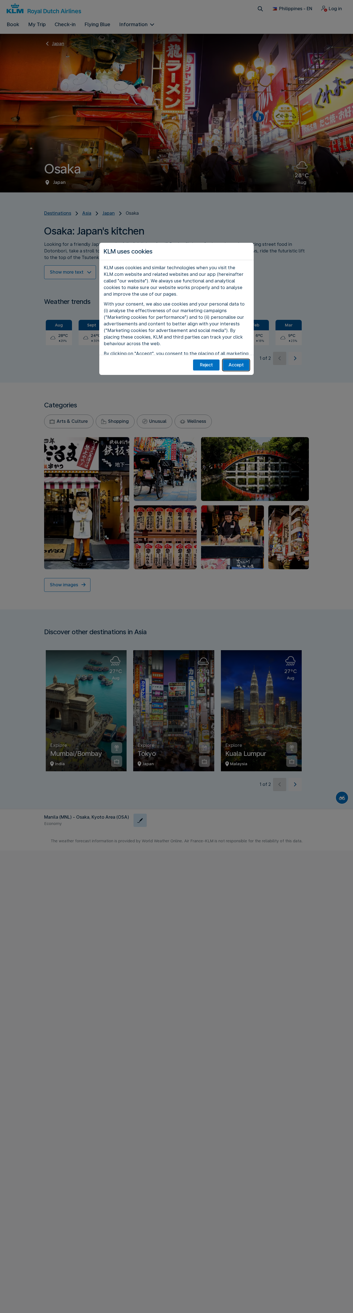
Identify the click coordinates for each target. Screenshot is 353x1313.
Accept (236, 364)
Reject (206, 364)
